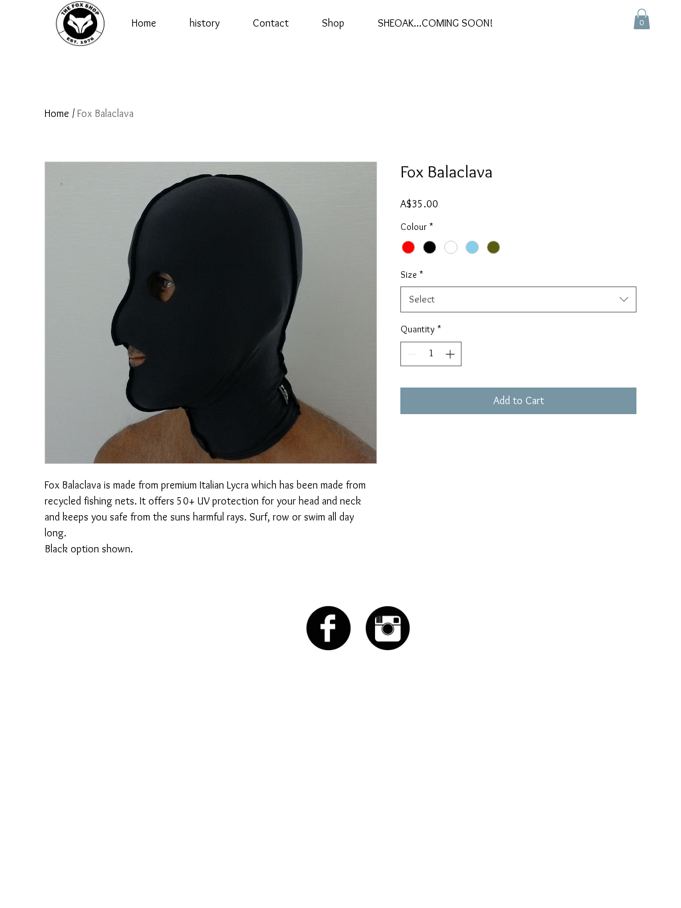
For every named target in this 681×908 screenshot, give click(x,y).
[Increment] (451, 354)
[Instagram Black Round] (387, 628)
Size (411, 275)
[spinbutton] (431, 354)
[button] (641, 19)
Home (57, 113)
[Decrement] (410, 354)
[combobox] (518, 299)
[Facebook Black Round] (328, 628)
